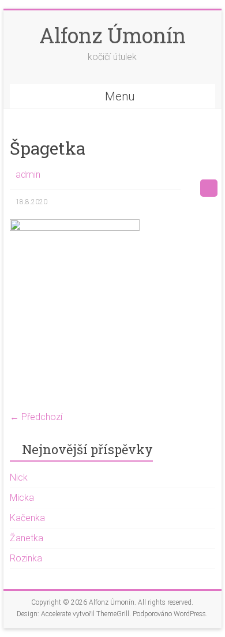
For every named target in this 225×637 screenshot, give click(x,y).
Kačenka (27, 517)
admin (28, 174)
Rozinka (26, 558)
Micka (22, 497)
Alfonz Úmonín (112, 35)
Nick (19, 477)
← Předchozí (36, 416)
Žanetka (26, 538)
